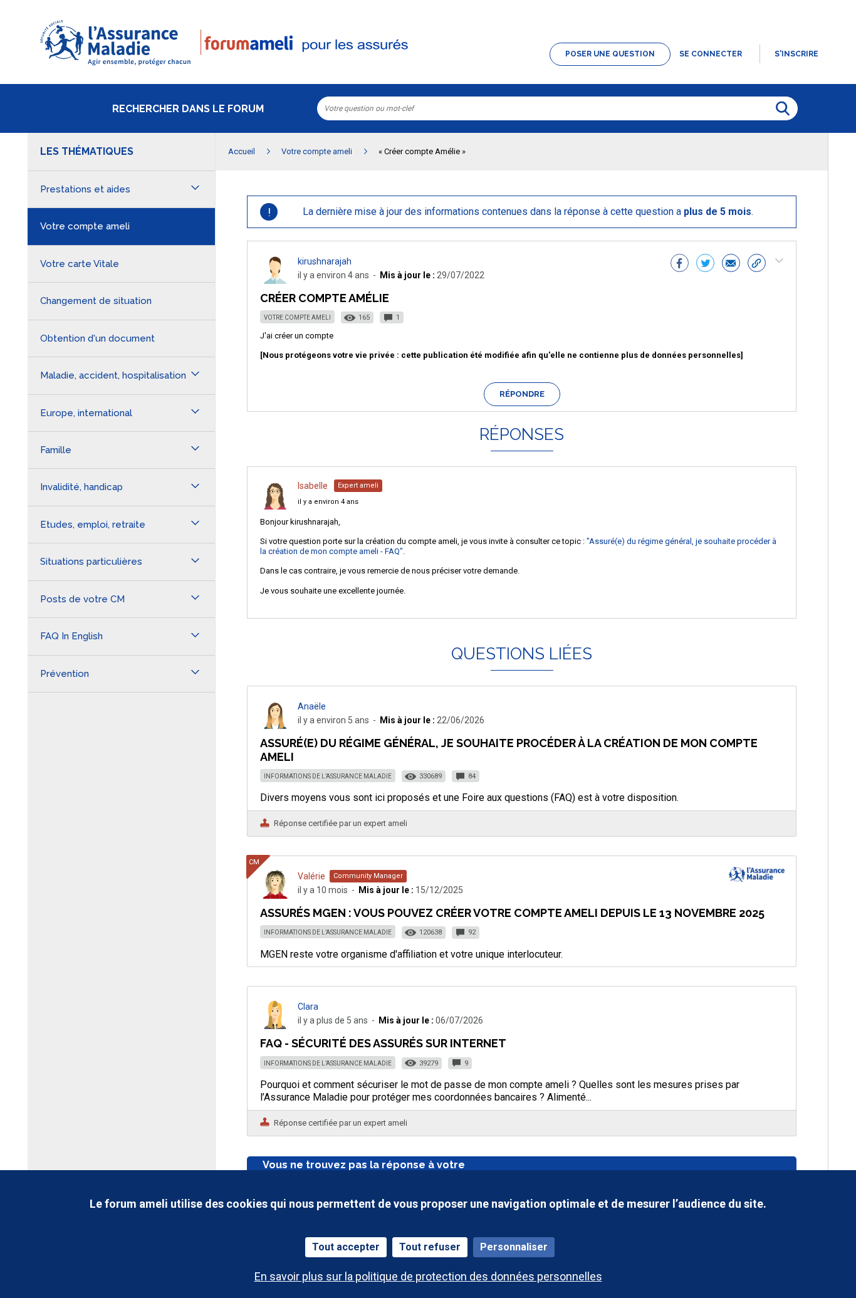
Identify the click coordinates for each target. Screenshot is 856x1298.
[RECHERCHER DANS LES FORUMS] (783, 108)
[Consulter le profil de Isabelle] (275, 506)
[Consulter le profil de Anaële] (275, 725)
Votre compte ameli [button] (85, 226)
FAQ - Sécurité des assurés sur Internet (383, 1043)
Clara (308, 1007)
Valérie (311, 876)
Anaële (312, 706)
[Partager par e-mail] (731, 264)
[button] (428, 66)
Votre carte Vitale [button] (79, 264)
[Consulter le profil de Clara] (275, 1026)
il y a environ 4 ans (328, 502)
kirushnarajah (325, 261)
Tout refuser (430, 1247)
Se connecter (710, 54)
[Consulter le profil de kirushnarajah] (275, 280)
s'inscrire (796, 54)
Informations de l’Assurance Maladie (328, 776)
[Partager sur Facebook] (680, 264)
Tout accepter (346, 1247)
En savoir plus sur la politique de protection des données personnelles (428, 1276)
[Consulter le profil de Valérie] (275, 895)
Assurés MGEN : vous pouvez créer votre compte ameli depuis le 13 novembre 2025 (512, 912)
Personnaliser (514, 1247)
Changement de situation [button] (96, 300)
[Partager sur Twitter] (705, 264)
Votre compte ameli (297, 317)
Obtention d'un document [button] (97, 338)
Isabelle (313, 486)
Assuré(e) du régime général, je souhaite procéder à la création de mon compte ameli (509, 749)
